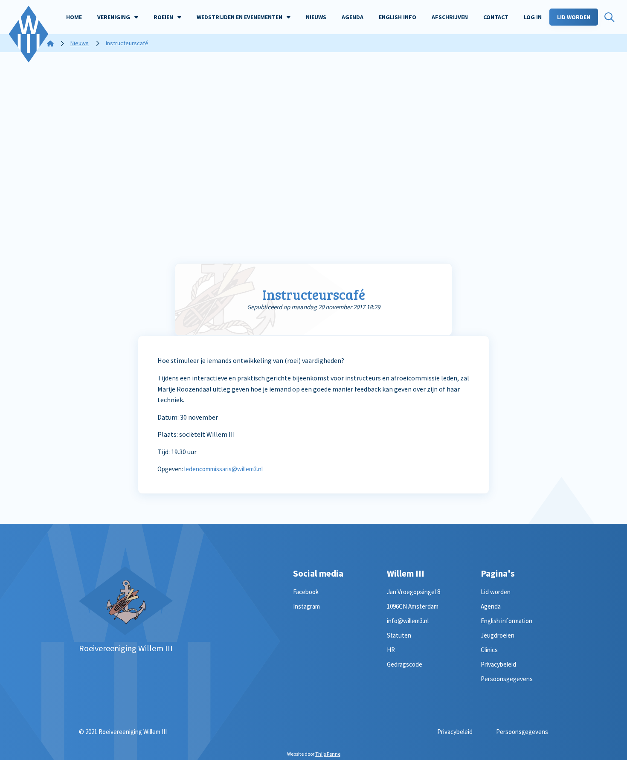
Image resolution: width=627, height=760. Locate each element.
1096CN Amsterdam (412, 606)
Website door (313, 754)
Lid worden (496, 592)
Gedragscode (404, 664)
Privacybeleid (498, 664)
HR (391, 650)
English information (506, 621)
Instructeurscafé (313, 294)
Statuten (399, 635)
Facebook (306, 592)
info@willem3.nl (408, 621)
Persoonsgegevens (507, 679)
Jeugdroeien (497, 635)
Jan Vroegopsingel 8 (413, 592)
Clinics (489, 650)
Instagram (306, 606)
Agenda (491, 606)
